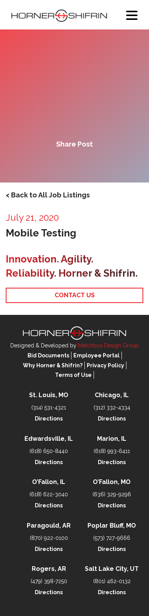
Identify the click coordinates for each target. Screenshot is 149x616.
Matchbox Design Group (108, 345)
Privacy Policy (105, 365)
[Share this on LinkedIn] (100, 164)
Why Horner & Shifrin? (53, 365)
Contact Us (75, 295)
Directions (49, 419)
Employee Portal (96, 355)
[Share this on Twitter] (74, 164)
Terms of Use (73, 375)
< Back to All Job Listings (48, 195)
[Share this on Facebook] (48, 164)
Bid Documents (48, 355)
